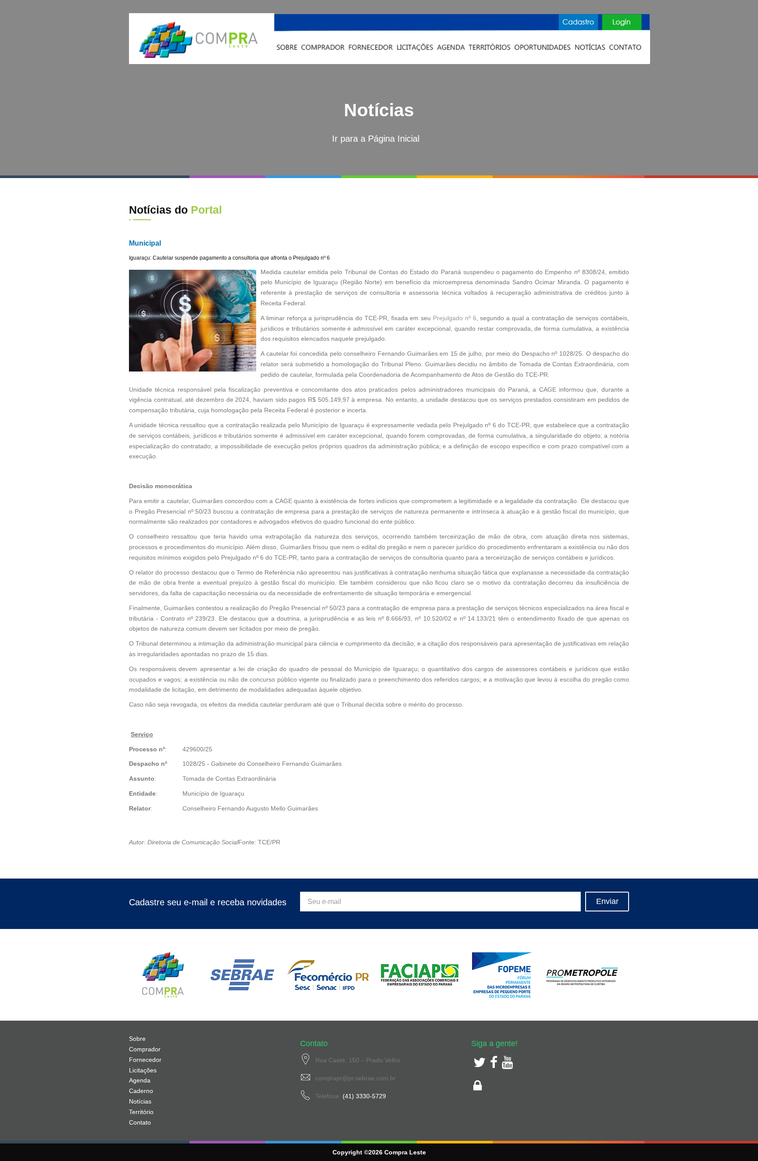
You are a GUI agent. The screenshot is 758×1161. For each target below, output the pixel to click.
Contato (140, 1122)
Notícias (140, 1101)
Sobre (137, 1038)
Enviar (607, 901)
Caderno (141, 1090)
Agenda (139, 1080)
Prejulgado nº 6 (454, 318)
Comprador (145, 1049)
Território (141, 1111)
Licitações (143, 1070)
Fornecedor (145, 1059)
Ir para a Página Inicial (375, 138)
